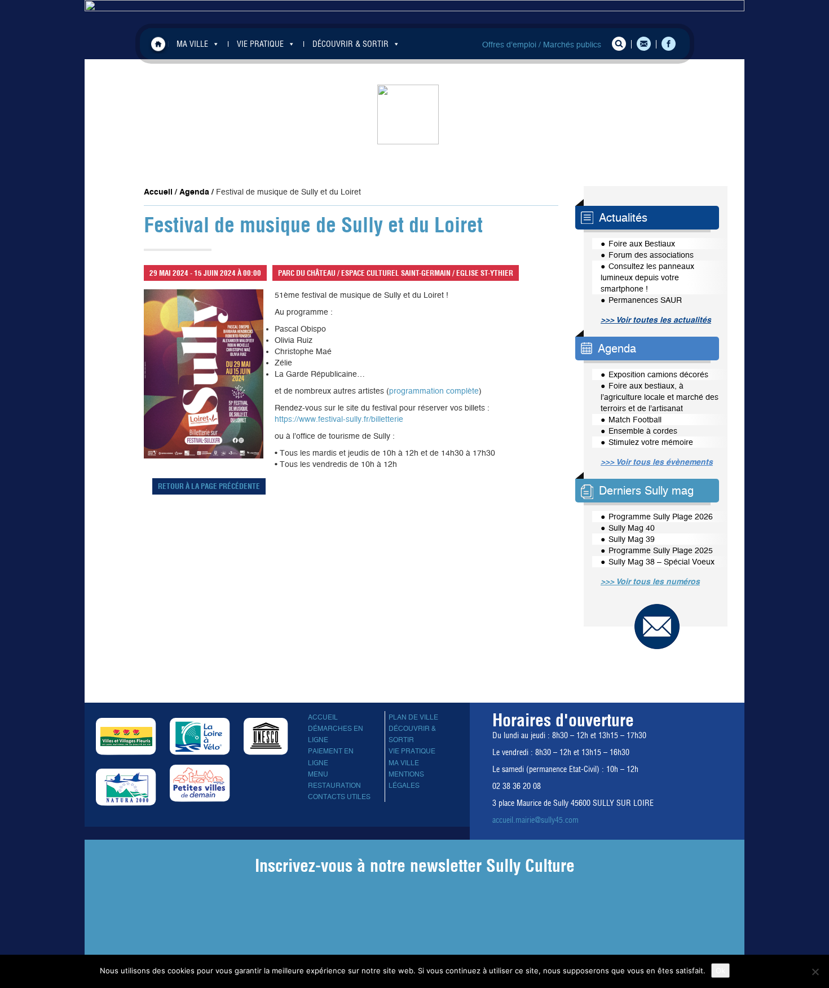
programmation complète (434, 390)
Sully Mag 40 (631, 527)
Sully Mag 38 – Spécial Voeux (661, 561)
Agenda (194, 191)
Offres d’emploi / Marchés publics (541, 44)
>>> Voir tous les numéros (650, 581)
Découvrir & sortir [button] (350, 44)
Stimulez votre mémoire (650, 442)
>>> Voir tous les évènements (657, 461)
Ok (720, 970)
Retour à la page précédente (209, 486)
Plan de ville (413, 717)
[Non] (815, 971)
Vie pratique (412, 751)
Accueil (158, 44)
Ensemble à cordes (642, 430)
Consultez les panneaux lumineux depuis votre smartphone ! (647, 277)
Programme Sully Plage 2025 (660, 550)
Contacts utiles (339, 797)
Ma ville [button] (192, 44)
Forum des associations (651, 254)
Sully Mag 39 (631, 539)
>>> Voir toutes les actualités (656, 319)
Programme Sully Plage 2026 (660, 516)
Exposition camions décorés (658, 374)
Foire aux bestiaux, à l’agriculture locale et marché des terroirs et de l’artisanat (659, 397)
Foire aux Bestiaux (641, 243)
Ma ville (404, 763)
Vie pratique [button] (260, 44)
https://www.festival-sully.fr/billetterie (339, 419)
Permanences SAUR (645, 300)
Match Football (635, 419)
